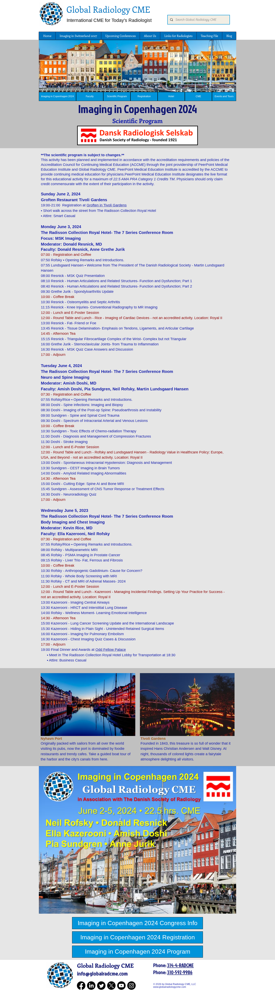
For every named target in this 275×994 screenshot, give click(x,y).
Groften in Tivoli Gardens (107, 205)
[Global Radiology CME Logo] (51, 13)
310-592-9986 (179, 972)
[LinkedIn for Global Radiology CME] (91, 985)
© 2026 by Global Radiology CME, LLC (176, 984)
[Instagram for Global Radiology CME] (131, 985)
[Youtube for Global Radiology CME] (121, 985)
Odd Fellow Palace (110, 650)
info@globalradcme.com (102, 973)
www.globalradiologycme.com (169, 987)
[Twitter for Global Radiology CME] (101, 985)
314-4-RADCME (180, 965)
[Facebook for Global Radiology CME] (81, 985)
